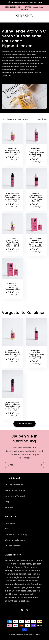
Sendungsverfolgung (15, 490)
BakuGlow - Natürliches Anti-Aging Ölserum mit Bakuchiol (12, 151)
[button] (5, 15)
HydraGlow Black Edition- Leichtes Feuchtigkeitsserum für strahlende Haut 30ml (12, 197)
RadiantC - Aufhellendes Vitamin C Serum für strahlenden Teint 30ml (36, 197)
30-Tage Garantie (14, 485)
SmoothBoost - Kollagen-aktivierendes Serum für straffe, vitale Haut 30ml (36, 242)
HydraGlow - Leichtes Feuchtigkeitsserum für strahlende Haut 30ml (36, 152)
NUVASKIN (19, 634)
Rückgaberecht (12, 545)
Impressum (10, 523)
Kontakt (9, 507)
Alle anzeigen (24, 423)
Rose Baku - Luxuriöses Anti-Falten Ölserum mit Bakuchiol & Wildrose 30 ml (12, 242)
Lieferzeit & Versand (15, 496)
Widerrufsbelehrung (15, 540)
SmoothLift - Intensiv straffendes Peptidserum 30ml (12, 286)
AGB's (8, 529)
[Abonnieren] (41, 465)
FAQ (7, 501)
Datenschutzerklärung (16, 534)
